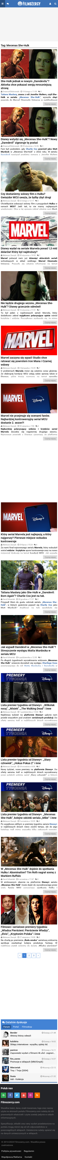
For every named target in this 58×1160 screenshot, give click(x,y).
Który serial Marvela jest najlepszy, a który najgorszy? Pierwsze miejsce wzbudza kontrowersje (26, 538)
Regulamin (29, 1151)
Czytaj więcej (50, 104)
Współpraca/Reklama (11, 1157)
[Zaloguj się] (50, 3)
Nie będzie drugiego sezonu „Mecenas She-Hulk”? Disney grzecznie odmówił (27, 304)
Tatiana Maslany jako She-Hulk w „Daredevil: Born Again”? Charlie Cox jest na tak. (27, 594)
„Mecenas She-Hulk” (30, 97)
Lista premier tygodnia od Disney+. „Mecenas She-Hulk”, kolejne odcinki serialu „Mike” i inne (29, 816)
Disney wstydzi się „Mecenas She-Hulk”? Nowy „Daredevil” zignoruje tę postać (29, 141)
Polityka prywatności (11, 1151)
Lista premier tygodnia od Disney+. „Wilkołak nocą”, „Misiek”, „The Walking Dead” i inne (27, 706)
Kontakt (28, 1157)
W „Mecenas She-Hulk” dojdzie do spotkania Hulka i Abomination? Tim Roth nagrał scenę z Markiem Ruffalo (28, 872)
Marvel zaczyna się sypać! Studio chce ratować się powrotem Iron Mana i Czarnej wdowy (26, 361)
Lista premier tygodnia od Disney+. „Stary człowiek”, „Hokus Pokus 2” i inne (26, 761)
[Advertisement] (29, 24)
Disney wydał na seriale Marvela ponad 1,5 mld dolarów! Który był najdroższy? (29, 250)
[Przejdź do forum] (8, 3)
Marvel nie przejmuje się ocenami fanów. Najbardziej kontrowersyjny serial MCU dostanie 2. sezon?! (25, 419)
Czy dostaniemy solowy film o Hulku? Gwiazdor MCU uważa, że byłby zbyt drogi (26, 195)
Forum (7, 1027)
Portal (16, 1027)
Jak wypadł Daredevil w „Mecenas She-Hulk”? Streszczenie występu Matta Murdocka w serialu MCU (28, 650)
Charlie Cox (31, 149)
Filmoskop (27, 1027)
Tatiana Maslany (9, 94)
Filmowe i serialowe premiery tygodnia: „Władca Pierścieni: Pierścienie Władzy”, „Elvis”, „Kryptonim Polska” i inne (25, 930)
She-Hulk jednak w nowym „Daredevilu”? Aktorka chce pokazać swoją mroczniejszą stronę (26, 85)
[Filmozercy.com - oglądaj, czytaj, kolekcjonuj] (29, 3)
